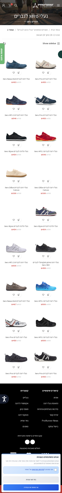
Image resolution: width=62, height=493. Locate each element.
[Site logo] (43, 5)
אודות (56, 397)
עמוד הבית (55, 29)
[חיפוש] (16, 5)
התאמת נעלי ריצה (50, 403)
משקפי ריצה (23, 414)
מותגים (25, 426)
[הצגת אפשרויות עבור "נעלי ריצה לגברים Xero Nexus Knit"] (18, 72)
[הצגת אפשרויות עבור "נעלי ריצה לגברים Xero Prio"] (48, 72)
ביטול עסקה (53, 426)
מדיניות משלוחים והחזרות (47, 409)
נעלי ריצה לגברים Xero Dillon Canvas (45, 188)
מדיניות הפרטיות (38, 469)
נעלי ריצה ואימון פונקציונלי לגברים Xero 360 (46, 263)
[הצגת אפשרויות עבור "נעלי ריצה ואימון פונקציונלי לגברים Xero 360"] (48, 256)
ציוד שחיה (24, 420)
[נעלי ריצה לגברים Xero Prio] (46, 62)
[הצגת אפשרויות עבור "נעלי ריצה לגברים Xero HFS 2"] (18, 108)
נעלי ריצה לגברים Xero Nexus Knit (16, 78)
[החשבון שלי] (3, 5)
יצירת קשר (54, 414)
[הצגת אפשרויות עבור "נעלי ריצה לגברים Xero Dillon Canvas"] (48, 181)
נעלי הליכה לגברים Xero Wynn (16, 151)
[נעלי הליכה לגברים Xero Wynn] (16, 135)
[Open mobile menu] (58, 5)
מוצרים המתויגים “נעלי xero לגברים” (32, 29)
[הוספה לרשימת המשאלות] (43, 72)
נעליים (25, 397)
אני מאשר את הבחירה (31, 487)
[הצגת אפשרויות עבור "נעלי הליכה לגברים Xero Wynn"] (18, 145)
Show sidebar (49, 43)
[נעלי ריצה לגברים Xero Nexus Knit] (16, 62)
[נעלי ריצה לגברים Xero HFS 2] (16, 99)
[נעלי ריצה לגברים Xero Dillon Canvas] (46, 171)
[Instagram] (27, 442)
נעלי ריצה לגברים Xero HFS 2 (16, 115)
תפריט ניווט (32, 21)
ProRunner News (50, 420)
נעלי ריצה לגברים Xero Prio (46, 78)
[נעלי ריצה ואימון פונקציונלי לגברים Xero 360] (46, 246)
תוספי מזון (24, 409)
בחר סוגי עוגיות (31, 479)
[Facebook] (32, 442)
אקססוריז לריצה (21, 403)
